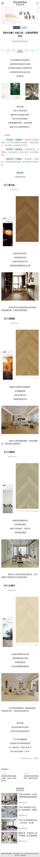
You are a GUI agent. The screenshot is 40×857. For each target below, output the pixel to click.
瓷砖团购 (23, 855)
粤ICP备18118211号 (18, 853)
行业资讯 (23, 27)
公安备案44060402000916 (30, 853)
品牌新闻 (16, 27)
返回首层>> (5, 769)
